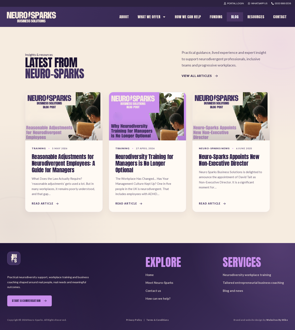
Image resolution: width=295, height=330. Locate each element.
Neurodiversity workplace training (247, 275)
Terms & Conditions (157, 320)
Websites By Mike (277, 320)
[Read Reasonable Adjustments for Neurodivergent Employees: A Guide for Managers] (64, 116)
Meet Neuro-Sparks (159, 282)
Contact (280, 16)
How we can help (188, 16)
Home (149, 275)
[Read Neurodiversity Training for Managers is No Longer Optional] (147, 116)
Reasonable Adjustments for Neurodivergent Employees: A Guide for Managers (63, 163)
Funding (216, 16)
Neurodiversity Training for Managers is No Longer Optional (144, 163)
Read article (42, 203)
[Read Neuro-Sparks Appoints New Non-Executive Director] (231, 116)
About (124, 16)
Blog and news (233, 290)
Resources (255, 16)
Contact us (153, 290)
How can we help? (157, 298)
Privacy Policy (134, 320)
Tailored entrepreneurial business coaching (253, 282)
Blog (235, 16)
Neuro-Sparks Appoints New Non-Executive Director (229, 160)
